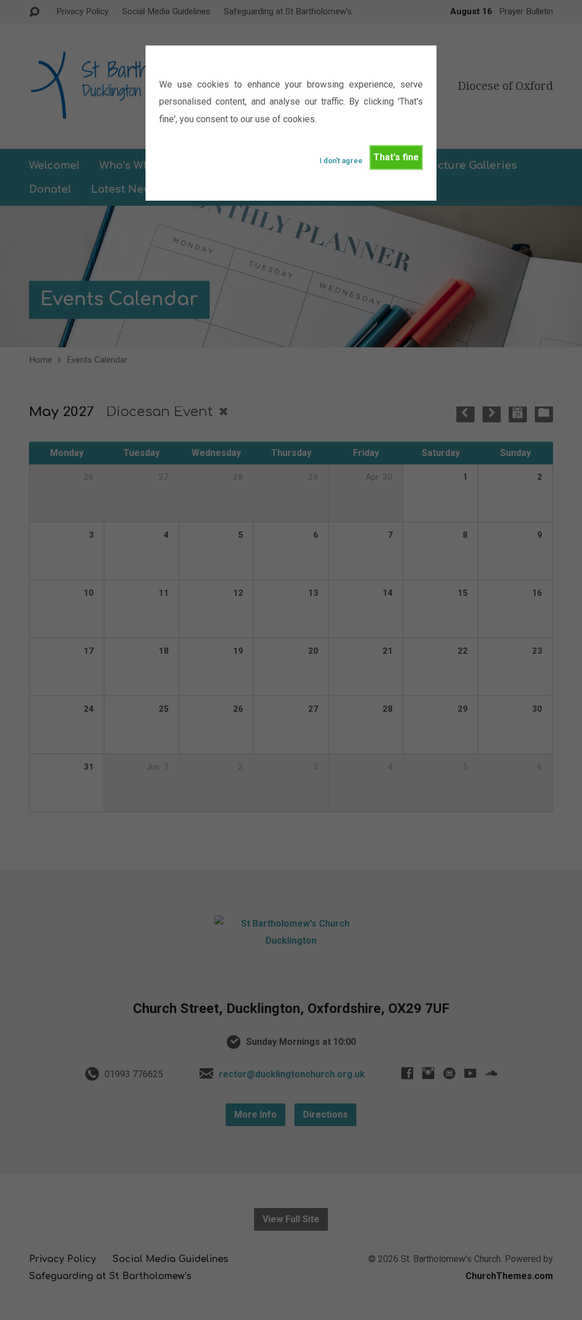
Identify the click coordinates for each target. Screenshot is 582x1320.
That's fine (396, 157)
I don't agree (341, 160)
